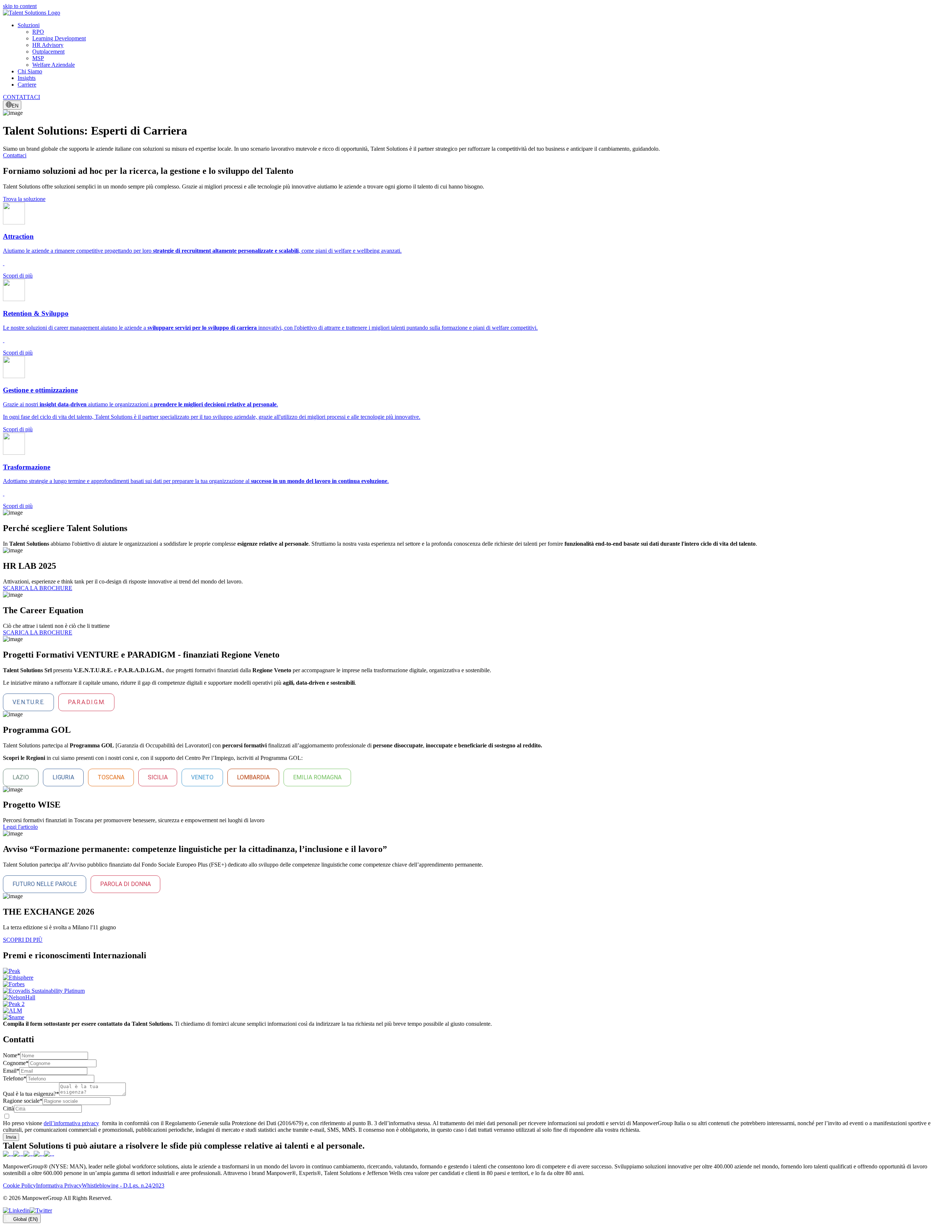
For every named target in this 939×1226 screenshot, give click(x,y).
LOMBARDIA (253, 777)
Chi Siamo (30, 71)
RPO (38, 32)
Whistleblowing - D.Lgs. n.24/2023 (123, 1185)
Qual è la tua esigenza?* (31, 1094)
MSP (38, 58)
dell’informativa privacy (71, 1123)
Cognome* (16, 1063)
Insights (27, 78)
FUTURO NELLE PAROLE (44, 884)
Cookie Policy (19, 1185)
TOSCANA (111, 777)
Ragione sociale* (23, 1101)
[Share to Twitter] (41, 1210)
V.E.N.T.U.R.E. (28, 702)
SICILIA (158, 777)
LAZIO (20, 777)
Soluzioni (29, 25)
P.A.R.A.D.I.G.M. (86, 702)
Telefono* (14, 1078)
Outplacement (48, 51)
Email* (11, 1071)
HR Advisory (47, 45)
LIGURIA (63, 777)
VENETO (202, 777)
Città (8, 1108)
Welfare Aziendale (53, 65)
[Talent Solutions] (31, 13)
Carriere (27, 84)
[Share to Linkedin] (16, 1210)
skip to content (20, 6)
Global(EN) (25, 1219)
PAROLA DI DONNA (125, 884)
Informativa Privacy (59, 1185)
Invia (11, 1137)
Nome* (11, 1055)
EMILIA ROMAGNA (317, 777)
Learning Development (59, 38)
